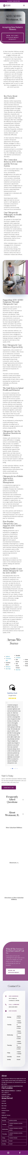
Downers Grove (5, 1110)
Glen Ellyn (8, 668)
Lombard (18, 657)
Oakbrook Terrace (6, 1115)
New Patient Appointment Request (12, 37)
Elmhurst (8, 666)
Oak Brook (4, 1117)
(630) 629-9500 (5, 1096)
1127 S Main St (5, 1092)
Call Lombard (14, 1004)
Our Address (13, 996)
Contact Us (9, 787)
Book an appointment (13, 971)
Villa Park (18, 669)
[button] (10, 768)
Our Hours (13, 1011)
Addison (8, 656)
